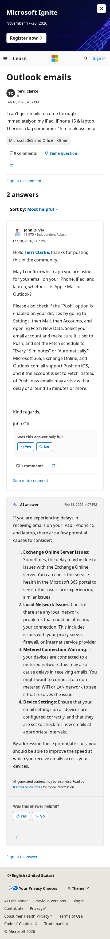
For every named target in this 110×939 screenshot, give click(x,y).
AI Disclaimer (16, 900)
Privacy (36, 908)
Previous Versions (50, 900)
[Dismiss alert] (101, 8)
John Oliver (34, 230)
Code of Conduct (19, 923)
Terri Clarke (27, 91)
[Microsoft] (55, 58)
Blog (76, 900)
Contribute (13, 908)
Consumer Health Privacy (26, 916)
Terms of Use (71, 916)
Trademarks (54, 923)
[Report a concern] (11, 166)
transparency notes (27, 787)
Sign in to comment (23, 180)
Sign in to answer (22, 856)
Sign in (99, 58)
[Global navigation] (5, 58)
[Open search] (85, 58)
